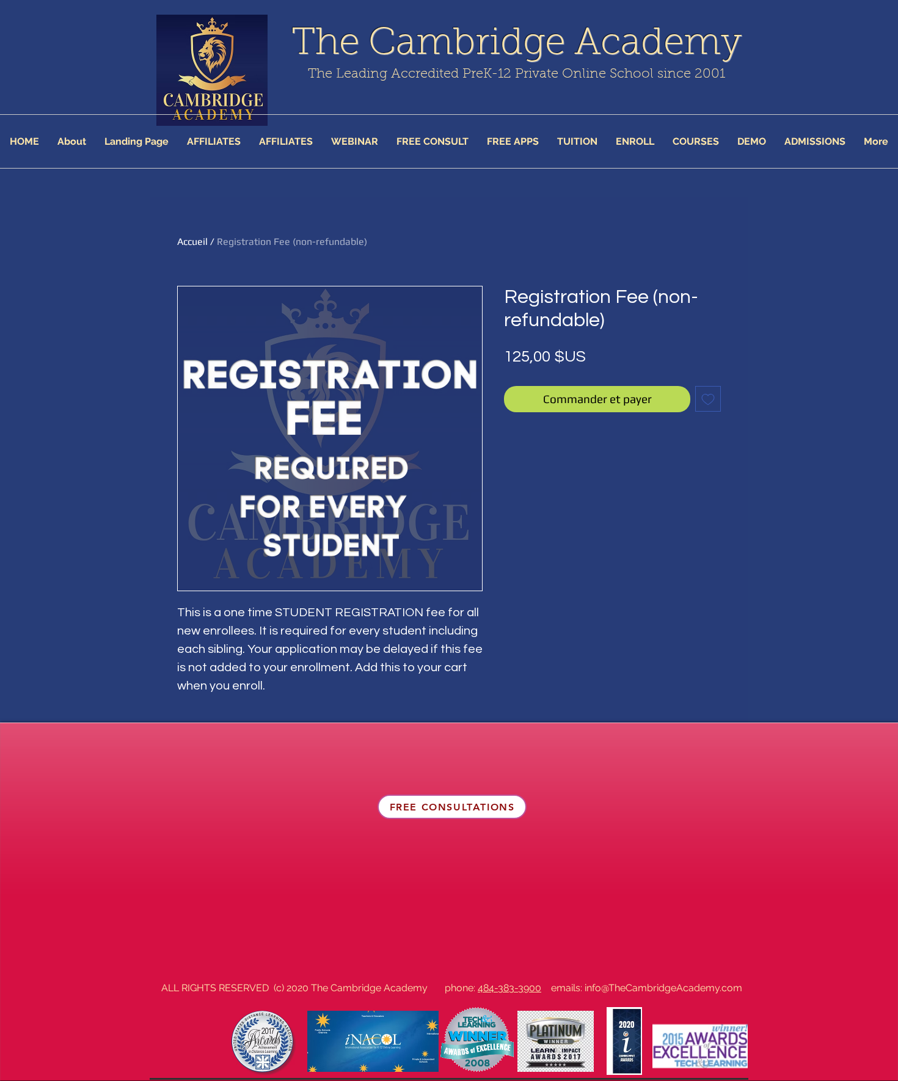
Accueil (192, 241)
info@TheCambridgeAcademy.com (663, 988)
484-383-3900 (509, 988)
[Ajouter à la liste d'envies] (708, 399)
